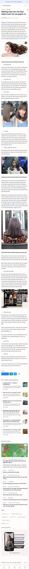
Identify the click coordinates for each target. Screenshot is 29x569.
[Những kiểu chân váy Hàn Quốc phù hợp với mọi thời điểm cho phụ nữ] (25, 412)
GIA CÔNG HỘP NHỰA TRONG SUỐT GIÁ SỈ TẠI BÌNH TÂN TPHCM (14, 461)
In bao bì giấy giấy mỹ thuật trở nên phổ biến (14, 483)
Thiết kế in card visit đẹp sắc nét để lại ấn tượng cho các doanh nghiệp (15, 505)
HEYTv (20, 1)
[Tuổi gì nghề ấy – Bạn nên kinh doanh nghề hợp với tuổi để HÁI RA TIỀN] (25, 421)
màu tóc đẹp (4, 85)
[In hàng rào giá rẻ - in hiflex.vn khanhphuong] (25, 384)
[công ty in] (18, 475)
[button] (25, 6)
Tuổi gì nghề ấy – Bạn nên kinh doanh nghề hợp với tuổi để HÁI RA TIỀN (12, 420)
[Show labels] (5, 523)
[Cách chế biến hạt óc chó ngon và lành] (25, 431)
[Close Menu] (27, 1)
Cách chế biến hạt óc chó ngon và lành (12, 429)
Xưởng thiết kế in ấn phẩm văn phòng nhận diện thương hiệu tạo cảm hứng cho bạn (15, 489)
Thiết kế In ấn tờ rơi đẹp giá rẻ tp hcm (12, 392)
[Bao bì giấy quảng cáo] (13, 459)
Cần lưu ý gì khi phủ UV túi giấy (11, 472)
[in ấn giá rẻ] (17, 486)
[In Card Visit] (17, 502)
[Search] (27, 6)
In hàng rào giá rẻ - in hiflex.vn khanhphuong (10, 383)
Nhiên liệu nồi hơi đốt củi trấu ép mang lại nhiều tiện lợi (12, 401)
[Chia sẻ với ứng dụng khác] (19, 374)
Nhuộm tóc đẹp (5, 22)
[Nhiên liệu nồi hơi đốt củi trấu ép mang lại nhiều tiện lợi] (25, 402)
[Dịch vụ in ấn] (12, 486)
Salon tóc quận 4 (11, 204)
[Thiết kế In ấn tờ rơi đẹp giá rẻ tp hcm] (25, 394)
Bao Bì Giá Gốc (7, 5)
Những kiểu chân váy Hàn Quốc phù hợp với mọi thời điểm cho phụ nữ (11, 411)
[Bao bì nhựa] (21, 459)
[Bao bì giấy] (11, 470)
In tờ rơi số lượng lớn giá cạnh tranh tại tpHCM (15, 499)
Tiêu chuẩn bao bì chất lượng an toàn (12, 494)
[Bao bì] (10, 492)
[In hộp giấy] (11, 481)
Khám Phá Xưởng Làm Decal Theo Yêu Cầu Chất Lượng (15, 477)
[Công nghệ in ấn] (12, 475)
